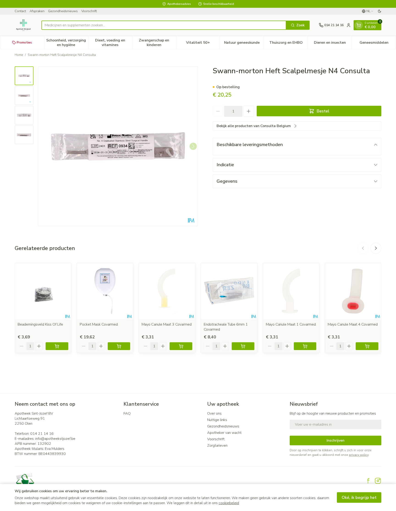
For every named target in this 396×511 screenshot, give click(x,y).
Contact (20, 11)
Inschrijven (335, 440)
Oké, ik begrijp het (359, 497)
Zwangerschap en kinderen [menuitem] (157, 42)
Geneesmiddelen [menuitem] (378, 43)
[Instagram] (377, 480)
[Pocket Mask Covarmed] (105, 291)
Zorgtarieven (217, 445)
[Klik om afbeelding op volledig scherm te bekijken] (118, 146)
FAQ (127, 413)
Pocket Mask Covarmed (99, 324)
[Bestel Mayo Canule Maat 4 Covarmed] (367, 346)
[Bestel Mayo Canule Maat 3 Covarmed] (181, 346)
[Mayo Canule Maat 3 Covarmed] (167, 291)
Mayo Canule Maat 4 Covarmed (353, 324)
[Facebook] (368, 480)
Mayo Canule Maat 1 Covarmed (291, 324)
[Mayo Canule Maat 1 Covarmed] (291, 291)
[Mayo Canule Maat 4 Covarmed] (353, 291)
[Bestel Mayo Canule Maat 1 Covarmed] (305, 346)
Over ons (214, 413)
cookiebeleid (229, 503)
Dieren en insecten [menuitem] (333, 43)
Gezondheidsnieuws (63, 11)
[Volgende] (193, 146)
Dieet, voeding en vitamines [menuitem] (113, 42)
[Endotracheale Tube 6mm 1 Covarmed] (229, 291)
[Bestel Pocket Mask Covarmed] (119, 346)
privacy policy (358, 455)
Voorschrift (89, 11)
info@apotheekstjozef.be (55, 438)
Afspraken (37, 11)
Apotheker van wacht (224, 432)
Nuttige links (217, 419)
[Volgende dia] (375, 248)
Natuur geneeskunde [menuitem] (244, 43)
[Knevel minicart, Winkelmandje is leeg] (359, 25)
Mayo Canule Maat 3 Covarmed (167, 324)
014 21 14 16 (42, 433)
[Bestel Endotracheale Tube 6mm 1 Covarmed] (243, 346)
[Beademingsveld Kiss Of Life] (43, 291)
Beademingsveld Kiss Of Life (40, 324)
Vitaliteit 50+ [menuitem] (203, 43)
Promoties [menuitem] (24, 42)
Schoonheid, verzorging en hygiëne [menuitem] (67, 42)
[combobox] (163, 25)
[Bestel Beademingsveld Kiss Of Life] (57, 346)
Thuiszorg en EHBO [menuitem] (288, 43)
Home (19, 55)
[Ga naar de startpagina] (23, 25)
